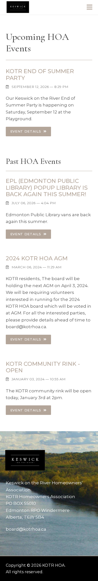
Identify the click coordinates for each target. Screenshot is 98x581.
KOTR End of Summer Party (40, 74)
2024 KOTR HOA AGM (37, 258)
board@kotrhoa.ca (26, 529)
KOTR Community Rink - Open (43, 367)
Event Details (26, 131)
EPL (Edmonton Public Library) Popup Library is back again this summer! (47, 187)
